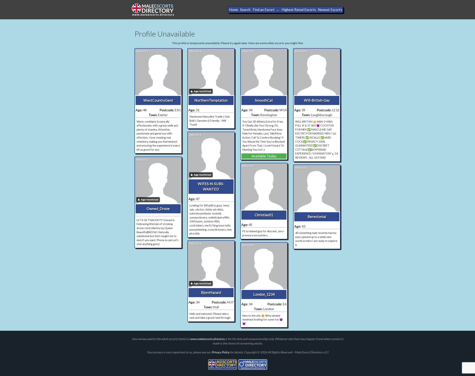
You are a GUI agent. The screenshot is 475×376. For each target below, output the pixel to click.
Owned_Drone (158, 208)
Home (233, 10)
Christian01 (264, 215)
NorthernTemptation (211, 100)
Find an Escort (264, 10)
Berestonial (317, 216)
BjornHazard (211, 292)
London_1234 (264, 294)
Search (245, 10)
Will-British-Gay (317, 100)
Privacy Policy (221, 352)
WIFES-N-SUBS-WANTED (211, 186)
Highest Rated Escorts (298, 10)
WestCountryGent (158, 100)
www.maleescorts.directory (207, 339)
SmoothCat (264, 100)
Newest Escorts (330, 10)
